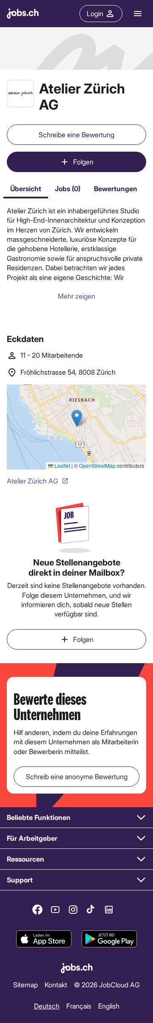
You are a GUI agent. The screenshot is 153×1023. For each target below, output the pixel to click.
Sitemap (25, 985)
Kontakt (56, 985)
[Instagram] (73, 909)
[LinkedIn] (108, 909)
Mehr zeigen (76, 296)
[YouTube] (55, 909)
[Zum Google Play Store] (109, 938)
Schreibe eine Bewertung (76, 134)
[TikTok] (90, 909)
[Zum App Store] (43, 938)
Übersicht (25, 188)
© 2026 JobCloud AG (107, 985)
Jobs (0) (67, 188)
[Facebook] (37, 909)
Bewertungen (115, 188)
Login (95, 13)
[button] (76, 817)
